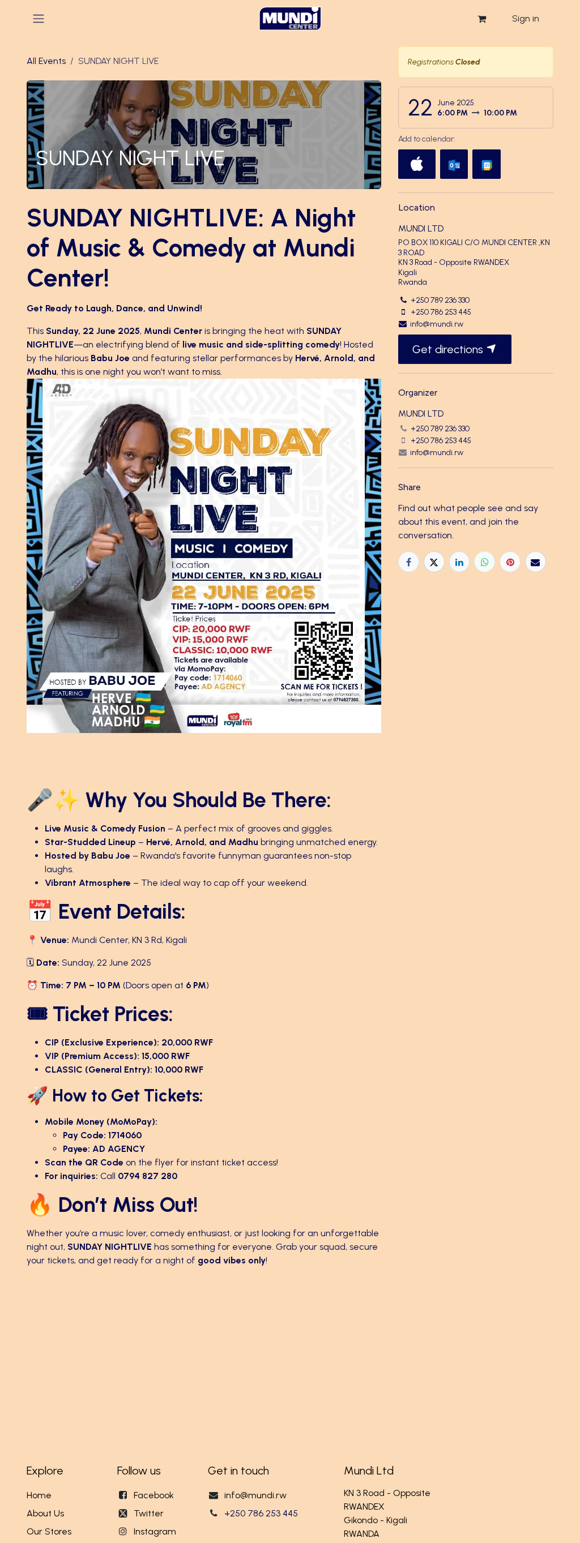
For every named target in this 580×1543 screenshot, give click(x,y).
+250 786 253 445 (261, 1513)
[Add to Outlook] (454, 164)
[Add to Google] (486, 164)
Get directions (449, 349)
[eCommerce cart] (481, 19)
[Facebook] (408, 561)
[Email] (535, 561)
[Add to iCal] (417, 164)
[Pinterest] (510, 561)
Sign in (525, 18)
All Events (46, 60)
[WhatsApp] (484, 561)
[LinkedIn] (459, 561)
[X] (434, 561)
